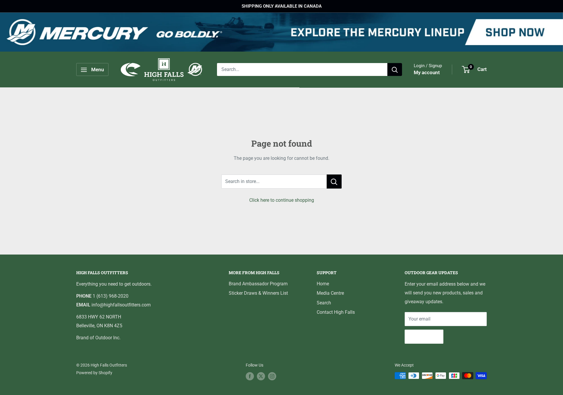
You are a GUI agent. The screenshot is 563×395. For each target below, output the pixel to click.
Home (323, 283)
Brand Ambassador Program (258, 283)
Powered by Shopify (94, 372)
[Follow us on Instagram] (272, 376)
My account (427, 73)
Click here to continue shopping (281, 200)
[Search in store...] (334, 181)
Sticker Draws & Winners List (258, 293)
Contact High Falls (336, 312)
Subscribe (424, 336)
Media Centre (330, 293)
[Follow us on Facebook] (250, 376)
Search (324, 303)
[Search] (394, 69)
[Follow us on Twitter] (261, 376)
